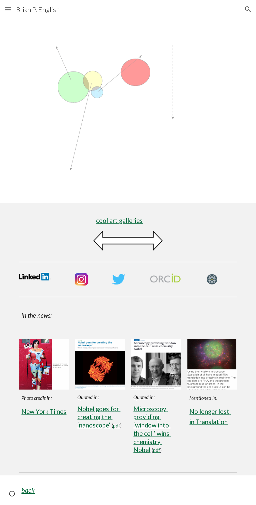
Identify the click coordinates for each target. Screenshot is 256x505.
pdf (116, 425)
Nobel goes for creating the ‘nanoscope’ (98, 417)
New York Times (43, 411)
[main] (127, 221)
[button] (8, 9)
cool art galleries (119, 220)
